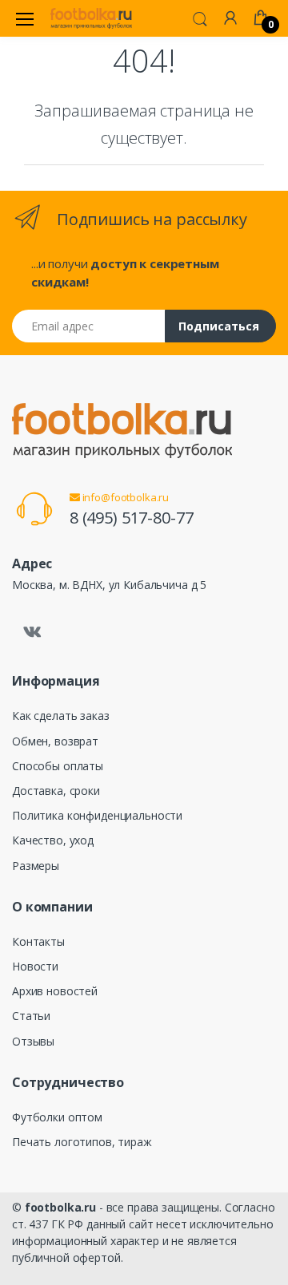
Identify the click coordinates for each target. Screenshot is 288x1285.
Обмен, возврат (55, 741)
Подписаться (218, 326)
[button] (200, 18)
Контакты (38, 941)
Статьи (31, 1015)
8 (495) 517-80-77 (132, 517)
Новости (35, 966)
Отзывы (33, 1041)
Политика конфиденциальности (97, 815)
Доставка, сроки (56, 790)
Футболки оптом (57, 1117)
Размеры (35, 865)
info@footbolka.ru (124, 497)
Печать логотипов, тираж (82, 1141)
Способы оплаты (57, 765)
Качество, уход (53, 840)
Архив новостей (55, 990)
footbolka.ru (60, 1207)
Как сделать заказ (61, 715)
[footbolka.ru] (91, 18)
